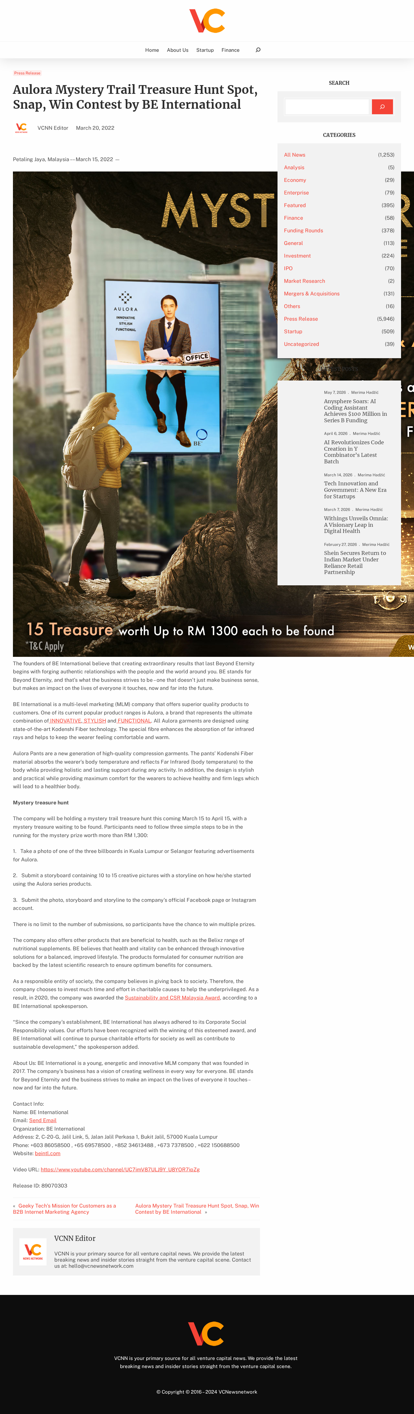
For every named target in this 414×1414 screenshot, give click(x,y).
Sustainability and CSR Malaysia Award (172, 998)
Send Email (43, 1120)
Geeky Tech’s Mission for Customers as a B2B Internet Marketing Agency (64, 1209)
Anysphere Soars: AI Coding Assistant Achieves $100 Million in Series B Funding (355, 411)
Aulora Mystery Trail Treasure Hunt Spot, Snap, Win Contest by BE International (197, 1209)
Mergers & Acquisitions (312, 294)
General (293, 243)
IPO (288, 268)
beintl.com (47, 1153)
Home (152, 50)
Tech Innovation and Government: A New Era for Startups (355, 490)
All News (294, 155)
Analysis (294, 167)
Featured (295, 205)
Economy (295, 180)
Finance (293, 218)
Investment (297, 256)
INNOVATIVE (65, 721)
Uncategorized (301, 344)
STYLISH (94, 721)
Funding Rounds (303, 230)
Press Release (27, 73)
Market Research (304, 281)
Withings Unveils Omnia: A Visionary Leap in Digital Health (356, 524)
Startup (293, 331)
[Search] (382, 107)
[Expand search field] (257, 50)
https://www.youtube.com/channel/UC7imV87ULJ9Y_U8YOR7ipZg (120, 1169)
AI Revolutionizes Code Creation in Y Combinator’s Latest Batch (354, 452)
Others (292, 306)
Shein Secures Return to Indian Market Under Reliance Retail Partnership (355, 562)
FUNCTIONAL (133, 721)
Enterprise (296, 193)
